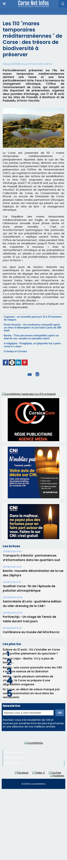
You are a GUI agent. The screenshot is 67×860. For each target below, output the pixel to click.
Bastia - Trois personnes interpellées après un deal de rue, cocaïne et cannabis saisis (31, 337)
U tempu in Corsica (15, 351)
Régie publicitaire (14, 752)
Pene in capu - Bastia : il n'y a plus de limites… (28, 660)
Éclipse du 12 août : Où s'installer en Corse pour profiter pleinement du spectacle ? (31, 651)
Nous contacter (12, 763)
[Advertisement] (33, 825)
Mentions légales (13, 757)
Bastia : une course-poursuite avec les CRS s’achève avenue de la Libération (32, 669)
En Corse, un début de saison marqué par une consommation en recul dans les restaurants (31, 693)
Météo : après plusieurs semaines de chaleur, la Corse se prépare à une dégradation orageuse (28, 680)
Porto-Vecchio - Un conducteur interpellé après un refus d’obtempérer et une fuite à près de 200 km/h (32, 327)
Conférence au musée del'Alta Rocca (31, 632)
